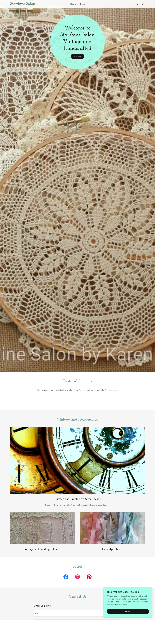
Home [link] (73, 3)
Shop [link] (82, 3)
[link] (27, 4)
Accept (128, 611)
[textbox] (77, 613)
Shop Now (77, 56)
